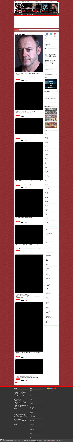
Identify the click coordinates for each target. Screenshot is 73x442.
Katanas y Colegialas (32, 416)
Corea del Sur (23, 412)
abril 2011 (46, 214)
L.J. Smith (26, 416)
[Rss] (48, 388)
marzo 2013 (46, 184)
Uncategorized (26, 405)
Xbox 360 (50, 63)
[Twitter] (50, 1)
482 (29, 295)
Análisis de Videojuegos (38, 1)
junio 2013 (46, 180)
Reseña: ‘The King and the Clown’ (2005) (51, 98)
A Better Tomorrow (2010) (50, 99)
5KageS (31, 390)
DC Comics (50, 54)
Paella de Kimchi (32, 424)
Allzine (30, 391)
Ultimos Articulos (19, 405)
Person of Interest (23, 400)
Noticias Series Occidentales (29, 75)
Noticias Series (24, 75)
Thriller (46, 63)
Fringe (47, 289)
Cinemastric (31, 404)
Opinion (47, 256)
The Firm (21, 402)
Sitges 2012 (47, 259)
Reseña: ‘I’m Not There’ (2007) (22, 294)
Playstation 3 (47, 61)
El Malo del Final (32, 407)
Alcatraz (47, 270)
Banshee (47, 274)
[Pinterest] (51, 1)
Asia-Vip (31, 394)
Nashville (47, 298)
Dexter (47, 288)
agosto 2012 (46, 193)
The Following (48, 311)
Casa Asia (31, 399)
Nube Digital (31, 421)
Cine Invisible (31, 403)
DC (48, 54)
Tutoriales (47, 264)
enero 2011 (46, 218)
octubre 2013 (46, 175)
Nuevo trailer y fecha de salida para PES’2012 (25, 217)
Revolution (47, 302)
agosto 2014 (46, 162)
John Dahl (20, 416)
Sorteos (27, 401)
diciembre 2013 (47, 172)
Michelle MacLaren (48, 58)
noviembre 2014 (47, 159)
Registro (46, 40)
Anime (46, 232)
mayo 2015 (46, 154)
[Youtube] (52, 1)
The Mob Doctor (48, 313)
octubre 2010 (46, 222)
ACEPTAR (36, 441)
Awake (47, 273)
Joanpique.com (31, 415)
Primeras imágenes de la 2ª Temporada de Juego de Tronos (27, 111)
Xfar (30, 437)
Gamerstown (31, 412)
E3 (55, 54)
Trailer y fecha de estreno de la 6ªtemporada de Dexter (27, 375)
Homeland (47, 292)
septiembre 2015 (47, 151)
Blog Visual (31, 398)
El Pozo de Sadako (32, 408)
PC (55, 60)
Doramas (31, 1)
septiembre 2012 (47, 192)
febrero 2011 (46, 217)
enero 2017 (46, 138)
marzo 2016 (46, 146)
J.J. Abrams (22, 415)
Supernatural (47, 307)
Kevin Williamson (23, 416)
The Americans (48, 308)
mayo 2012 (46, 197)
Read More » (18, 79)
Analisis (46, 229)
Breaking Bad (48, 278)
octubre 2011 (46, 206)
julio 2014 (46, 163)
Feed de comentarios (47, 44)
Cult (46, 279)
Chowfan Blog (31, 400)
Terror (53, 62)
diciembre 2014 (47, 158)
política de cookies (51, 440)
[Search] (58, 1)
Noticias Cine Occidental (52, 59)
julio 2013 (46, 179)
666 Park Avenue (48, 269)
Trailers (46, 263)
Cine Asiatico (23, 1)
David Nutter (46, 54)
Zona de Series (47, 268)
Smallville (47, 306)
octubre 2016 (46, 142)
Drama (53, 54)
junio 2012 (46, 196)
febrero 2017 (46, 137)
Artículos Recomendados (49, 233)
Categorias (46, 74)
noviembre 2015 (47, 150)
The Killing (47, 312)
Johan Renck (51, 56)
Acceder (46, 41)
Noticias (22, 75)
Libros (33, 1)
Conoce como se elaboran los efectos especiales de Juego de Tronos (29, 134)
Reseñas (53, 61)
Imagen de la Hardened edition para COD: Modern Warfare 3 (28, 352)
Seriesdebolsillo (32, 429)
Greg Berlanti (54, 55)
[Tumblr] (55, 388)
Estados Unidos (48, 55)
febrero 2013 (46, 185)
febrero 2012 (46, 201)
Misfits (47, 297)
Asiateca (31, 395)
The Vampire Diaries (48, 317)
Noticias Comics (48, 248)
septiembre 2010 (47, 223)
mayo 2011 (46, 213)
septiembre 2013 (47, 176)
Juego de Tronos (48, 293)
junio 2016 (46, 145)
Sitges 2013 (47, 260)
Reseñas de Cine (47, 62)
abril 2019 (46, 134)
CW (56, 53)
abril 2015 (46, 155)
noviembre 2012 (47, 189)
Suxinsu (31, 433)
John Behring (54, 56)
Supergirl (48, 284)
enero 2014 (46, 171)
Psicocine (31, 428)
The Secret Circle (48, 316)
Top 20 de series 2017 (22, 29)
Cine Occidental (27, 1)
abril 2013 (46, 183)
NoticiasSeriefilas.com (32, 420)
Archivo (46, 69)
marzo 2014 (46, 168)
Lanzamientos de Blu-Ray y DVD (49, 241)
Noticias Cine (47, 59)
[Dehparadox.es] (36, 8)
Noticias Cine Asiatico (18, 397)
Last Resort (47, 294)
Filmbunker (31, 411)
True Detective (48, 322)
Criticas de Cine (26, 295)
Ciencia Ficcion (24, 411)
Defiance (47, 287)
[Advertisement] (36, 22)
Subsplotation (31, 432)
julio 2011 (46, 210)
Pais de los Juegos (32, 425)
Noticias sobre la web (48, 255)
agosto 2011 (46, 209)
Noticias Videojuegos (25, 353)
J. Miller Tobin (48, 56)
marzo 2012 (46, 200)
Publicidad (26, 400)
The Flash (48, 285)
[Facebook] (49, 1)
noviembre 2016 (47, 141)
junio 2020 (46, 133)
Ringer (47, 303)
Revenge (15, 401)
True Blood (47, 321)
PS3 (50, 61)
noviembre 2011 (47, 205)
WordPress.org (47, 45)
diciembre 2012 (47, 188)
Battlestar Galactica (48, 275)
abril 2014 (46, 167)
